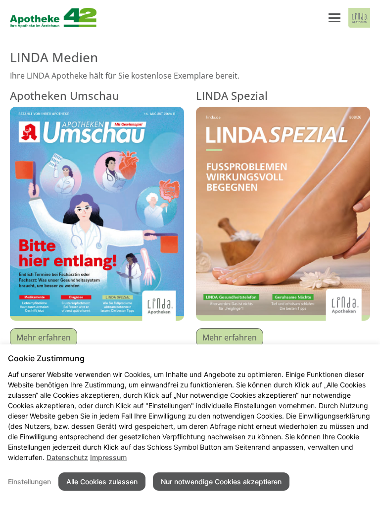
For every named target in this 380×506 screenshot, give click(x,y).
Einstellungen (29, 481)
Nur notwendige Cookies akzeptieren (221, 481)
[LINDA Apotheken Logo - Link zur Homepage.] (359, 18)
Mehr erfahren (43, 337)
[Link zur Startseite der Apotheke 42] (54, 18)
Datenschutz (67, 457)
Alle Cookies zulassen (102, 481)
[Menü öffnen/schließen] (334, 17)
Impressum (108, 457)
